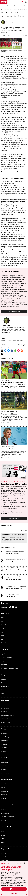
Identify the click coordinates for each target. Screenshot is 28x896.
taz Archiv (3, 820)
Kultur (2, 628)
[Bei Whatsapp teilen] (15, 350)
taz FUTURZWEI (5, 813)
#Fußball (10, 340)
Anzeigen (3, 842)
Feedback (3, 853)
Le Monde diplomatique (7, 816)
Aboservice (4, 857)
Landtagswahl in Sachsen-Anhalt (9, 668)
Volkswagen (4, 664)
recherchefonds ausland (7, 715)
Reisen (2, 831)
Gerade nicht (20, 863)
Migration (3, 654)
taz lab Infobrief (5, 773)
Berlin (2, 635)
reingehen (3, 751)
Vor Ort (3, 787)
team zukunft (4, 762)
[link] (3, 6)
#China (14, 340)
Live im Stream (5, 791)
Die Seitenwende (5, 686)
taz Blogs (3, 809)
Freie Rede (4, 747)
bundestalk (4, 733)
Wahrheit (3, 643)
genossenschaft (5, 708)
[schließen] (25, 863)
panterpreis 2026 (5, 722)
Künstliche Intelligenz (6, 657)
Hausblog (3, 682)
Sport (2, 632)
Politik (2, 617)
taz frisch (3, 766)
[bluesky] (13, 607)
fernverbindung (5, 737)
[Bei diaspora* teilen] (18, 350)
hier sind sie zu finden (7, 541)
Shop (2, 838)
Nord (2, 639)
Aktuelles (3, 679)
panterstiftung (5, 718)
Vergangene (4, 794)
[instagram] (16, 607)
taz (4, 603)
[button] (26, 2)
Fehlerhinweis (19, 344)
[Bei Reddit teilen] (22, 350)
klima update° (4, 740)
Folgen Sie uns (4, 607)
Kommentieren (10, 344)
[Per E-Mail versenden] (2, 350)
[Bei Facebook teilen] (12, 350)
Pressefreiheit (4, 661)
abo (2, 704)
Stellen (3, 690)
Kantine (3, 835)
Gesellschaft (4, 625)
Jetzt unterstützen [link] (14, 311)
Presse (3, 693)
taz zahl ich (4, 711)
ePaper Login (4, 860)
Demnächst (4, 784)
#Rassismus (4, 340)
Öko (2, 621)
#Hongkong (20, 340)
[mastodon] (10, 607)
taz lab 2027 (4, 798)
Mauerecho (4, 744)
